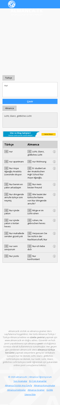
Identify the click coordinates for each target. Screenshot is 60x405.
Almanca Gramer (36, 389)
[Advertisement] (30, 46)
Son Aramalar (20, 381)
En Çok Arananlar (38, 381)
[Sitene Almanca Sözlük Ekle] (30, 133)
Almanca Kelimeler (16, 389)
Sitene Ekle (30, 394)
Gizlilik (49, 389)
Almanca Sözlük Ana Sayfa (18, 385)
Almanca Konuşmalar (44, 385)
